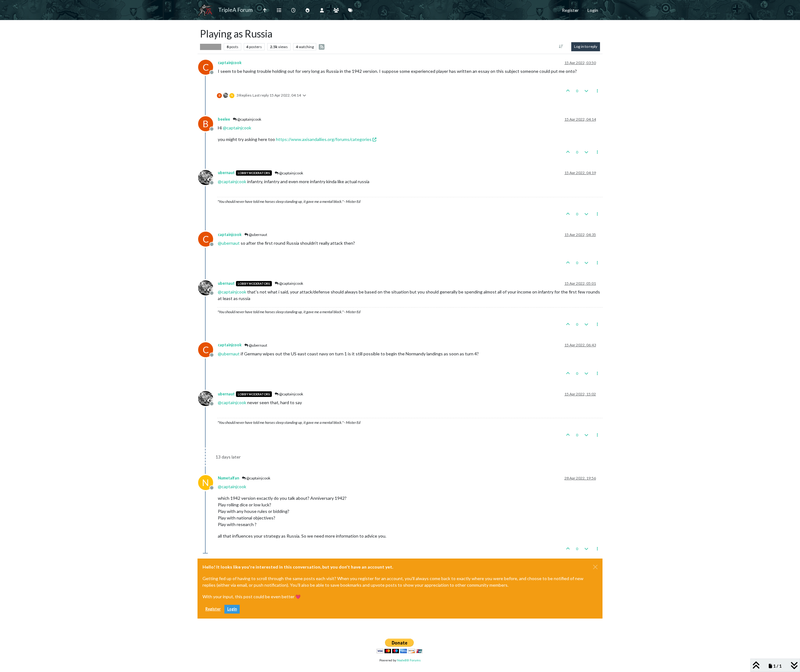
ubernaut (226, 172)
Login (232, 609)
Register (213, 609)
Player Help (211, 46)
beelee (224, 119)
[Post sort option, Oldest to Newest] (561, 46)
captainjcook (230, 62)
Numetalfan (228, 478)
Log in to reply (585, 46)
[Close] (595, 567)
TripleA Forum (235, 10)
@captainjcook (249, 119)
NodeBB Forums (409, 660)
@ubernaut (257, 234)
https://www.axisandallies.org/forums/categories (324, 139)
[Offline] (208, 176)
